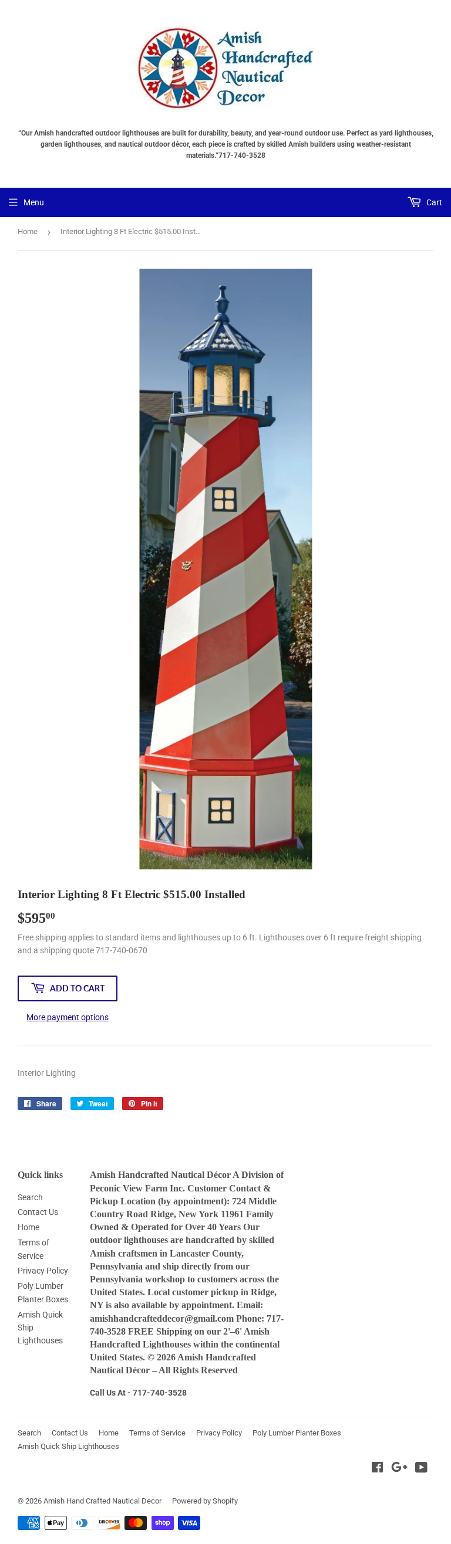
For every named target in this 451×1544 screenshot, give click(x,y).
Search (30, 1197)
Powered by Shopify (205, 1500)
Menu (33, 202)
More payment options (67, 1017)
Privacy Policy (43, 1270)
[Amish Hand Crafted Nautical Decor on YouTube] (421, 1469)
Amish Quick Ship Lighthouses (68, 1446)
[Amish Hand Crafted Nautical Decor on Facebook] (377, 1469)
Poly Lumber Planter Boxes (297, 1432)
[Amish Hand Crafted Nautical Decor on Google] (399, 1469)
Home (28, 231)
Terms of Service (157, 1432)
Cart (433, 202)
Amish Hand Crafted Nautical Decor (102, 1500)
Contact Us (38, 1212)
